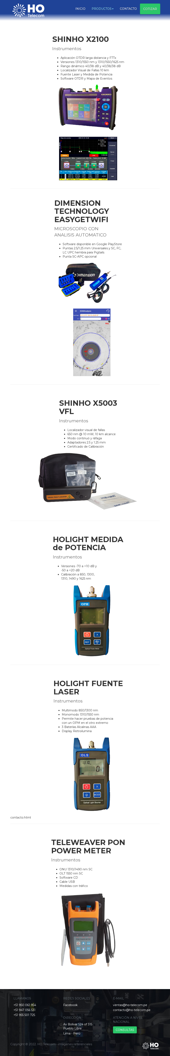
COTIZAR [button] (150, 9)
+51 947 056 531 (24, 1010)
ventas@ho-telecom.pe (130, 1005)
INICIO (80, 9)
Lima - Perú (71, 1033)
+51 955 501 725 (24, 1015)
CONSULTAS (125, 1030)
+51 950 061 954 (24, 1005)
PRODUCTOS (102, 9)
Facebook (70, 1005)
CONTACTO (128, 9)
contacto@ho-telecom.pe (132, 1010)
